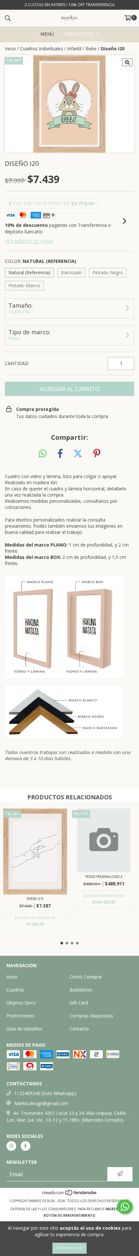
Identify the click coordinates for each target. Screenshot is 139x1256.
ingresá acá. (117, 1209)
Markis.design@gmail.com (41, 1103)
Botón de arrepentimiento (69, 1215)
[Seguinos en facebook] (25, 1146)
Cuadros (15, 990)
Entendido (69, 1248)
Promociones (20, 1016)
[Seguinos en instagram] (11, 1146)
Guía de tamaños (24, 1029)
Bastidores (81, 990)
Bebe (91, 48)
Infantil (74, 48)
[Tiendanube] (69, 1194)
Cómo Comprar (86, 977)
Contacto (79, 1029)
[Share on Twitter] (78, 453)
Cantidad (16, 363)
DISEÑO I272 (35, 898)
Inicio (10, 48)
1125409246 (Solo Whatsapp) (45, 1093)
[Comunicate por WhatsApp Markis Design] (125, 1207)
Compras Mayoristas (91, 1016)
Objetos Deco (21, 1003)
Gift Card (79, 1003)
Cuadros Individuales (41, 48)
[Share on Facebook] (60, 453)
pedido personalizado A (104, 876)
